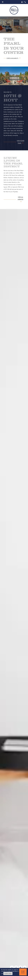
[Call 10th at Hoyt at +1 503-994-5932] (25, 2)
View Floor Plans (20, 142)
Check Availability (13, 58)
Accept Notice (23, 972)
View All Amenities (20, 198)
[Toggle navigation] (2, 2)
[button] (22, 2)
